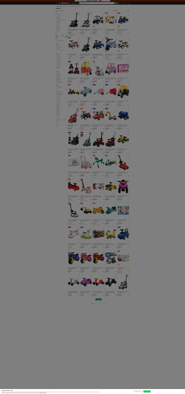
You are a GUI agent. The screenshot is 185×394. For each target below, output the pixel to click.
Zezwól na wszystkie (147, 391)
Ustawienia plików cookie (138, 391)
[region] (92, 391)
